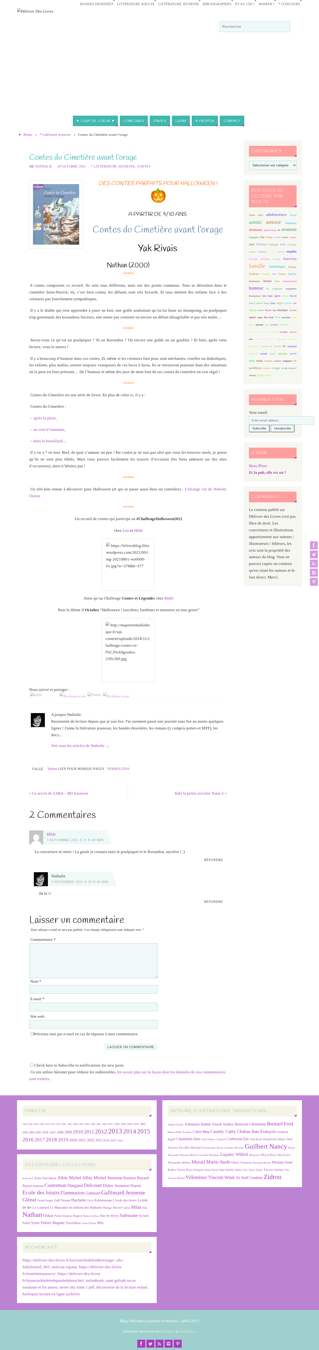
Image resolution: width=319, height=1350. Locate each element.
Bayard (143, 1177)
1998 (117, 1124)
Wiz (100, 1223)
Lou (126, 530)
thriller (259, 361)
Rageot (77, 1216)
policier (284, 324)
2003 (25, 1132)
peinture (259, 324)
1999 (123, 1124)
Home (28, 134)
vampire (277, 361)
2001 (136, 1124)
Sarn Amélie (226, 1169)
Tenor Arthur (256, 1170)
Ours (294, 317)
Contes (144, 166)
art (279, 230)
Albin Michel (69, 1177)
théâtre (252, 361)
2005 (38, 1132)
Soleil (26, 1223)
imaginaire (277, 288)
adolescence (276, 214)
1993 (87, 1124)
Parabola (167, 1331)
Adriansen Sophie (197, 1124)
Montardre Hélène (179, 1162)
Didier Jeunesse (116, 1185)
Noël (277, 317)
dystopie (274, 244)
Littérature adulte (136, 4)
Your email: (258, 412)
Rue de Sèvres (109, 1216)
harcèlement (254, 281)
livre (251, 303)
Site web (37, 1016)
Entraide (276, 259)
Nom (35, 981)
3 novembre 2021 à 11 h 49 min (75, 840)
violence (267, 368)
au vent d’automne (48, 429)
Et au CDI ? (245, 4)
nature (252, 317)
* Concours (289, 4)
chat (262, 237)
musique (282, 310)
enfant (272, 251)
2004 (32, 1132)
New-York (268, 317)
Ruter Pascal (211, 1170)
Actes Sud (27, 1178)
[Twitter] (314, 554)
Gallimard (92, 1193)
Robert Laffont (91, 1216)
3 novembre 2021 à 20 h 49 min (80, 882)
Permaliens (118, 769)
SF (284, 346)
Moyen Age (270, 310)
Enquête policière (259, 259)
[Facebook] (314, 545)
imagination (291, 288)
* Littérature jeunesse (55, 134)
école (283, 244)
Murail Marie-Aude (210, 1161)
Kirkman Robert (188, 1155)
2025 (113, 1140)
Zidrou (272, 1176)
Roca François (195, 1169)
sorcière (263, 353)
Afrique (293, 215)
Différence (262, 244)
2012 (101, 1131)
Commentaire (43, 939)
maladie (288, 303)
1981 (64, 1124)
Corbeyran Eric (238, 1139)
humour (256, 288)
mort (261, 310)
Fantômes (254, 273)
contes (285, 237)
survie (293, 353)
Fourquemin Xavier (212, 1147)
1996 (104, 1124)
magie (279, 303)
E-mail (37, 999)
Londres (258, 303)
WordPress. (187, 1331)
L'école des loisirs (124, 1200)
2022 (90, 1140)
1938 (36, 1124)
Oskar (48, 1215)
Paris (251, 324)
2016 (28, 1139)
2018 (51, 1140)
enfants (281, 251)
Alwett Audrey (223, 1124)
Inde (264, 296)
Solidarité (292, 346)
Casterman (55, 1185)
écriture (252, 251)
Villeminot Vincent (204, 1177)
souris (272, 353)
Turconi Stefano (274, 1169)
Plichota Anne (282, 1162)
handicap (292, 274)
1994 (93, 1124)
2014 (129, 1131)
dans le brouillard (48, 441)
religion (293, 332)
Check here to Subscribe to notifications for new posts (78, 1065)
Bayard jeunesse (32, 1186)
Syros (35, 1223)
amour (273, 222)
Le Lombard (40, 1207)
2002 (143, 1124)
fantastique (277, 266)
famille (257, 266)
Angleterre (291, 222)
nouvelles (286, 317)
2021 (82, 1140)
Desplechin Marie (274, 1139)
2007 (53, 1132)
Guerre (282, 273)
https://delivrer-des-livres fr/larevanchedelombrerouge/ (68, 1260)
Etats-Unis (290, 259)
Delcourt (93, 1185)
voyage (276, 368)
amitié (255, 222)
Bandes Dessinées (96, 4)
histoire (267, 281)
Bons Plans (258, 466)
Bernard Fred (280, 1123)
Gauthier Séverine (234, 1147)
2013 (115, 1131)
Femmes (265, 274)
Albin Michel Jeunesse (102, 1177)
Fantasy (292, 266)
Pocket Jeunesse (63, 1216)
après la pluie (44, 418)
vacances (268, 361)
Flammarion (72, 1192)
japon (277, 295)
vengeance (287, 361)
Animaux (255, 230)
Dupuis (135, 1186)
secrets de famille (271, 346)
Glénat (29, 1200)
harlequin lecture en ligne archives (51, 1294)
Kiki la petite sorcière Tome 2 (201, 793)
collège (269, 237)
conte (277, 237)
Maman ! (266, 4)
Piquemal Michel (262, 1162)
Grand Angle (45, 1200)
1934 (24, 1124)
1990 (75, 1124)
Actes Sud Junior (45, 1178)
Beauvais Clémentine (250, 1124)
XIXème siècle (264, 375)
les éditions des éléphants (85, 1207)
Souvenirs (282, 353)
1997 (110, 1124)
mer (295, 303)
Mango (107, 1207)
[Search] (284, 27)
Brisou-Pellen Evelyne (180, 1132)
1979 (58, 1124)
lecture (285, 296)
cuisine (293, 237)
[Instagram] (314, 573)
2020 (73, 1140)
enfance (262, 251)
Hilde (138, 530)
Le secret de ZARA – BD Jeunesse (58, 793)
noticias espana (64, 1267)
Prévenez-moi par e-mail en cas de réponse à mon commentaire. (85, 1034)
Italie (270, 296)
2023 (98, 1140)
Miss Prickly (284, 1155)
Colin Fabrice (208, 1139)
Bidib (169, 598)
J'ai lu (90, 1200)
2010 (78, 1132)
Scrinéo (144, 1216)
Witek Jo (232, 1177)
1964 (41, 1124)
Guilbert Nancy (266, 1146)
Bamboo (129, 1178)
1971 (52, 1124)
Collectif (221, 1139)
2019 (63, 1140)
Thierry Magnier (52, 1223)
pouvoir (293, 324)
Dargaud (75, 1185)
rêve (251, 339)
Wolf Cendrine (252, 1178)
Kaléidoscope (103, 1200)
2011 (89, 1132)
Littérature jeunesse (178, 4)
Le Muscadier (59, 1207)
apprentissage (270, 230)
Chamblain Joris (188, 1139)
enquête (292, 251)
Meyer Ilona (268, 1155)
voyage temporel (289, 368)
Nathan (52, 769)
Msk (144, 1207)
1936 (30, 1124)
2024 (106, 1140)
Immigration (255, 296)
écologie (292, 244)
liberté (293, 296)
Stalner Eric (241, 1170)
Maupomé (254, 1155)
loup (266, 303)
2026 (120, 1140)
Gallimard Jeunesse (123, 1192)
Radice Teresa (176, 1169)
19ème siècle (256, 215)
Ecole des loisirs (41, 1192)
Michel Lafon (121, 1207)
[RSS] (314, 564)
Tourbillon (73, 1223)
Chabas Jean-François (256, 1131)
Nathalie (44, 166)
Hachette (78, 1200)
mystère (293, 310)
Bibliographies (217, 4)
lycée (272, 303)
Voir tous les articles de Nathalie (80, 745)
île (267, 288)
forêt (274, 274)
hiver (277, 281)
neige (259, 317)
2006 (45, 1132)
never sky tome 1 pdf (77, 1287)
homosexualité (290, 281)
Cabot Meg (201, 1132)
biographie (254, 237)
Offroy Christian (241, 1162)
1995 (98, 1124)
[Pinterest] (314, 582)
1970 (47, 1124)
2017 (40, 1139)
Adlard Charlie (176, 1124)
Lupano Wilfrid (234, 1154)
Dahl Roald (256, 1139)
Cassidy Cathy (223, 1131)
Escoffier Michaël (190, 1147)
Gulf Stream (62, 1200)
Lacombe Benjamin (208, 1155)
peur (267, 324)
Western (252, 375)
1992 (80, 1124)
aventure (289, 229)
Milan (136, 1207)
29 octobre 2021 (71, 166)
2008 (60, 1132)
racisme (284, 331)
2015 (143, 1131)
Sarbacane (129, 1215)
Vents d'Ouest (89, 1223)
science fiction (265, 339)
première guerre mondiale (263, 331)
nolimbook (95, 1280)
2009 (68, 1132)
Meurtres (253, 310)
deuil (251, 244)
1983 (69, 1124)
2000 (130, 1124)
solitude (253, 353)
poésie (274, 324)
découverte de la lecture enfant (121, 1287)
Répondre (213, 860)
